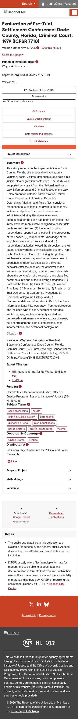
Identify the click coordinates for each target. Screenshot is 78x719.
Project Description (18, 154)
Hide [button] (14, 461)
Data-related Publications (39, 133)
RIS (14, 371)
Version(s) (13, 488)
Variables (39, 126)
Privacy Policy (47, 615)
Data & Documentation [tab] (39, 118)
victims (61, 428)
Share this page (11, 54)
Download (38, 96)
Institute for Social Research (49, 706)
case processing (18, 410)
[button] (37, 47)
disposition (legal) (18, 423)
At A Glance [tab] (38, 111)
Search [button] (27, 3)
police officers (16, 428)
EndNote (17, 380)
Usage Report (21, 516)
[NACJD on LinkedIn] (39, 605)
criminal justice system (21, 416)
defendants (47, 416)
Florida (33, 439)
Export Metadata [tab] (39, 141)
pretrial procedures (41, 428)
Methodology (15, 479)
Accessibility (29, 615)
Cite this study (50, 47)
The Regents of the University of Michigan (42, 702)
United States (16, 439)
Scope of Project (17, 470)
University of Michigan (25, 711)
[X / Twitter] (31, 605)
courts (36, 410)
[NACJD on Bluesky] (46, 605)
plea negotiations (44, 423)
